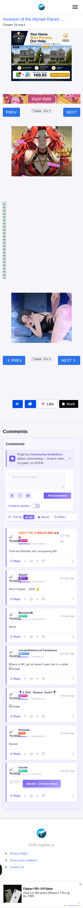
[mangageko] (41, 7)
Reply (17, 522)
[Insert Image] (28, 457)
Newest (45, 478)
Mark (70, 365)
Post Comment (57, 457)
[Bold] (11, 457)
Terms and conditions (23, 860)
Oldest (61, 478)
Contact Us (17, 867)
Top (30, 478)
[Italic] (20, 457)
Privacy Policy (19, 853)
